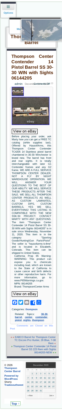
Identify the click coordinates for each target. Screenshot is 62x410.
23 (37, 386)
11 (45, 378)
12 (49, 378)
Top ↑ (15, 403)
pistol (18, 320)
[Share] (33, 302)
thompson (31, 309)
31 (41, 391)
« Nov (30, 396)
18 (45, 382)
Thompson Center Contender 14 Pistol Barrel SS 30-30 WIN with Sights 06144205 (32, 67)
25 (45, 386)
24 (41, 386)
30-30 (44, 314)
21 (28, 386)
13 (53, 378)
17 (41, 382)
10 (41, 378)
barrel (18, 317)
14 (28, 382)
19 (49, 382)
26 (49, 386)
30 (37, 391)
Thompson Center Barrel (12, 370)
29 (32, 391)
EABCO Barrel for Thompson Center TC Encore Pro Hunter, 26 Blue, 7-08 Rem (35, 340)
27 (53, 386)
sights (27, 320)
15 (32, 382)
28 (28, 391)
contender (41, 317)
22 (32, 386)
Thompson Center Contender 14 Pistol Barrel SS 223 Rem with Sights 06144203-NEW (34, 349)
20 (53, 382)
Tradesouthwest (13, 385)
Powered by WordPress (11, 377)
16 (37, 382)
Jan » (51, 396)
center (28, 317)
